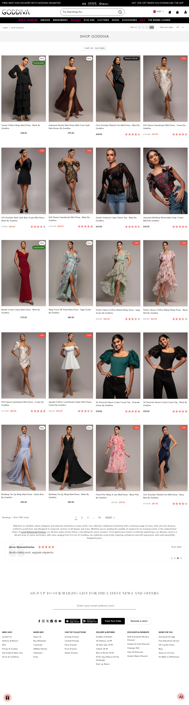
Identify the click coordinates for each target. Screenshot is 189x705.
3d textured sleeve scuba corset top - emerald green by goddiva (118, 404)
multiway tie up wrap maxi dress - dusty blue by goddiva (22, 496)
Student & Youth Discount (138, 644)
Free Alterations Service (169, 641)
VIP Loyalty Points (166, 645)
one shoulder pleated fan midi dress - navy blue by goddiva (163, 496)
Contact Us (7, 637)
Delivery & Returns (10, 641)
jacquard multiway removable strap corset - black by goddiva (164, 219)
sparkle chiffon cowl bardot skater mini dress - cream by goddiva (70, 403)
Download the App (167, 637)
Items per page (166, 27)
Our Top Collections (75, 632)
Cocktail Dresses (72, 641)
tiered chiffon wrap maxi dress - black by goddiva (20, 127)
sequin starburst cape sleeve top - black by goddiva (116, 219)
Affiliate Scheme (40, 649)
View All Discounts (135, 652)
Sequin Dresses (71, 653)
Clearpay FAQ (133, 648)
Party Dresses (71, 645)
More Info (38, 632)
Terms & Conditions (10, 657)
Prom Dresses (71, 649)
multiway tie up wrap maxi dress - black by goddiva (69, 496)
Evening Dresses (72, 637)
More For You (166, 632)
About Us (37, 637)
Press (35, 657)
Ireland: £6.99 (102, 649)
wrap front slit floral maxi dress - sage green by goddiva (70, 311)
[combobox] (88, 12)
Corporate (37, 645)
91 (99, 518)
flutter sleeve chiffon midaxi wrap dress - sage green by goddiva (118, 311)
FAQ (4, 645)
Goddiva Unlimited (104, 637)
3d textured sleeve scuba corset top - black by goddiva (165, 404)
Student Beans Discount (137, 656)
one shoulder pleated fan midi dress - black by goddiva (118, 127)
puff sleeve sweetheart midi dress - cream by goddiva (164, 127)
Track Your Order (113, 621)
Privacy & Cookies (10, 649)
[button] (94, 4)
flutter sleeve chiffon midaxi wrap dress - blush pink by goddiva (165, 311)
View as (133, 27)
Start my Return (103, 664)
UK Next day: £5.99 (104, 645)
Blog (161, 649)
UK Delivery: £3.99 (104, 641)
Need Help (7, 632)
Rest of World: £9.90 (105, 653)
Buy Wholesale (39, 641)
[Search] (92, 12)
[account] (185, 12)
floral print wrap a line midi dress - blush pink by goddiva (117, 496)
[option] (31, 3)
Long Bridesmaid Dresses (33, 532)
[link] (94, 551)
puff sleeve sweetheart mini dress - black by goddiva (69, 219)
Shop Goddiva (17, 28)
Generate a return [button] (139, 621)
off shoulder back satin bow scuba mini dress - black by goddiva (23, 219)
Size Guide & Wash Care (12, 653)
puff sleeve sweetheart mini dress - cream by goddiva (22, 403)
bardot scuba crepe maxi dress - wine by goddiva (20, 311)
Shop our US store (166, 653)
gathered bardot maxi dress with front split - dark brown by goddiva (70, 127)
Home (5, 28)
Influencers (37, 653)
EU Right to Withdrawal (169, 657)
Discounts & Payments (138, 632)
